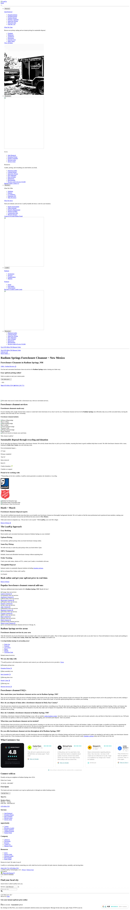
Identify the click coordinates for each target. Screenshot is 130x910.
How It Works (12, 177)
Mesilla (6, 650)
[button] (65, 694)
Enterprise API (12, 196)
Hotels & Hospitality (13, 206)
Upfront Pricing (12, 172)
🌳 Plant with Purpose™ (8, 873)
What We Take (12, 22)
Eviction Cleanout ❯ (6, 613)
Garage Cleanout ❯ (6, 594)
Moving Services (12, 214)
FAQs (6, 853)
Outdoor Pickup (12, 18)
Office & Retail (12, 208)
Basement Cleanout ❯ (7, 610)
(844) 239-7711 (5, 868)
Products (6, 281)
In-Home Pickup (12, 16)
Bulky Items (11, 41)
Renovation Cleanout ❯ (7, 600)
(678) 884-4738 (5, 806)
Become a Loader (9, 289)
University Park (8, 652)
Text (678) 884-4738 (7, 347)
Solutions (10, 191)
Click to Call (4, 352)
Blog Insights (8, 857)
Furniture (10, 33)
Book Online (5, 353)
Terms (62, 662)
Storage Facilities (12, 211)
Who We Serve (12, 197)
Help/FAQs (11, 178)
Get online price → (6, 379)
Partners (10, 193)
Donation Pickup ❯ (6, 668)
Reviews (17, 182)
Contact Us (16, 183)
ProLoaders (11, 286)
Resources (7, 331)
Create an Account (9, 216)
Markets (10, 278)
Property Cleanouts (13, 19)
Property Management (14, 210)
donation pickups (38, 568)
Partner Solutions (9, 829)
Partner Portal (19, 216)
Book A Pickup (5, 581)
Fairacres (6, 646)
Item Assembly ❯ (6, 674)
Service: (3, 886)
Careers (6, 826)
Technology (11, 274)
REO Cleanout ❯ (6, 616)
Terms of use (30, 870)
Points (9, 284)
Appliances (11, 36)
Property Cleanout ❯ (6, 603)
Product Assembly (13, 158)
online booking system (50, 716)
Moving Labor (12, 160)
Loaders (7, 267)
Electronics (11, 38)
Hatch (6, 649)
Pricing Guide (8, 854)
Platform (6, 271)
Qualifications (12, 277)
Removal (7, 8)
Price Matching (12, 175)
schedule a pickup (89, 736)
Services (10, 275)
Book (2, 3)
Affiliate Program (9, 831)
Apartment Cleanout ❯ (7, 597)
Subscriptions (11, 288)
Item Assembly (8, 816)
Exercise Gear (12, 39)
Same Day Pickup (13, 21)
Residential (8, 96)
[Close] (1, 876)
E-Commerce (11, 194)
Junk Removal (8, 12)
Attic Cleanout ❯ (5, 607)
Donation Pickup (12, 15)
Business (7, 185)
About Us (7, 839)
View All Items (8, 43)
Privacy (24, 870)
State (8, 896)
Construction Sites (13, 213)
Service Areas (11, 161)
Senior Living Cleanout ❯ (8, 623)
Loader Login (18, 289)
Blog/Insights (11, 180)
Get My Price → (5, 793)
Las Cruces (7, 647)
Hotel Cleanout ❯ (6, 620)
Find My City (11, 24)
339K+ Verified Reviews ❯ (8, 366)
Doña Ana (7, 644)
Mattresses (11, 35)
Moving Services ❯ (6, 686)
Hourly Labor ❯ (5, 680)
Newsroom (7, 841)
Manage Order (8, 183)
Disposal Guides (12, 170)
